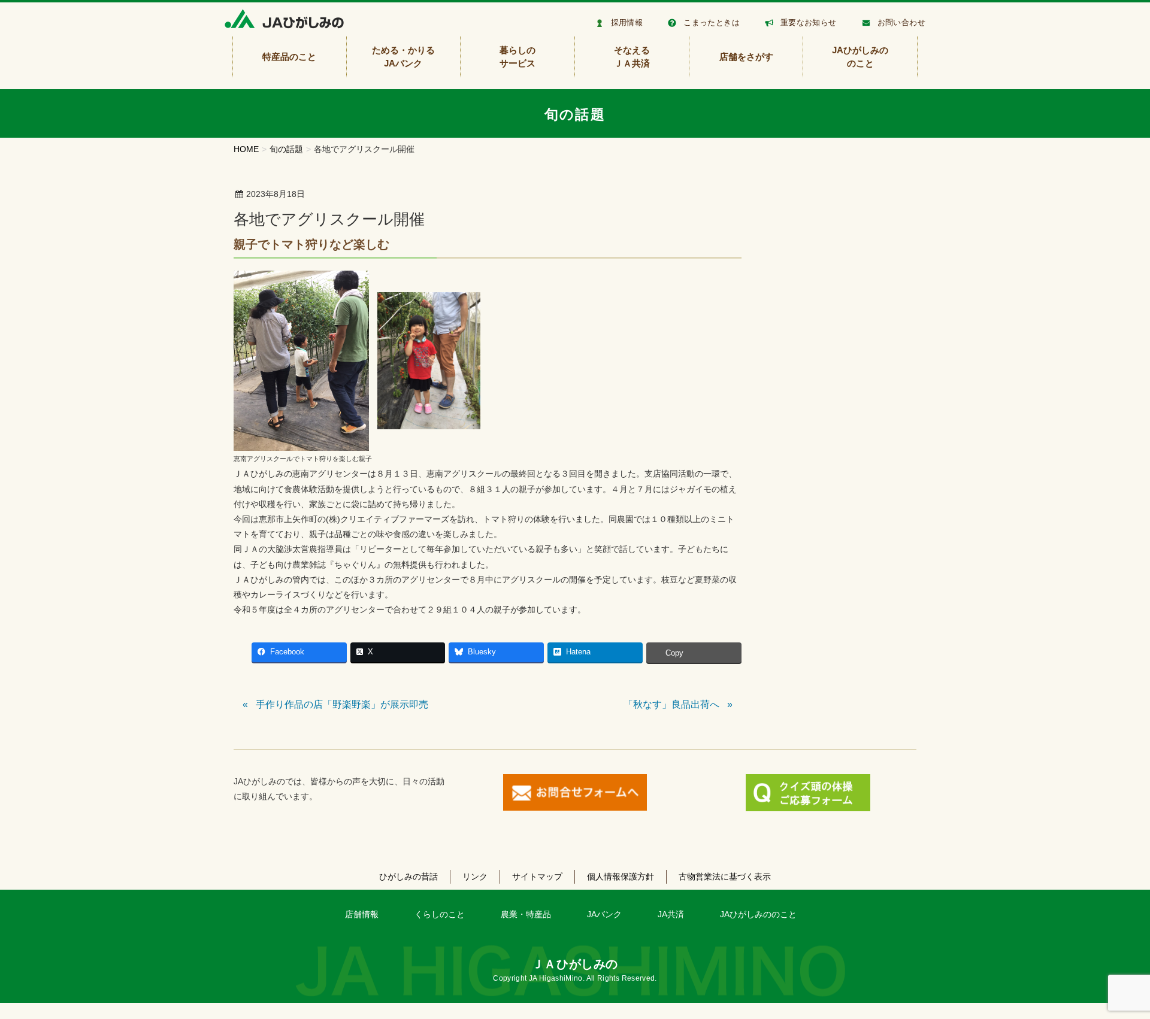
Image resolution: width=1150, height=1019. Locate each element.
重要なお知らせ (808, 22)
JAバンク (604, 914)
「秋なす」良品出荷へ (671, 704)
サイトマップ (537, 876)
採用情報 (627, 22)
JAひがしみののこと (758, 914)
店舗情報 (362, 914)
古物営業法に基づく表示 (725, 876)
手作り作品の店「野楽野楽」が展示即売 (342, 704)
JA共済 (671, 914)
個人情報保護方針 (620, 876)
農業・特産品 (526, 914)
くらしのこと (439, 914)
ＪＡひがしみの (575, 964)
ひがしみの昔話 (408, 876)
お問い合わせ (901, 22)
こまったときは (711, 22)
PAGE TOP (1114, 978)
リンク (475, 876)
